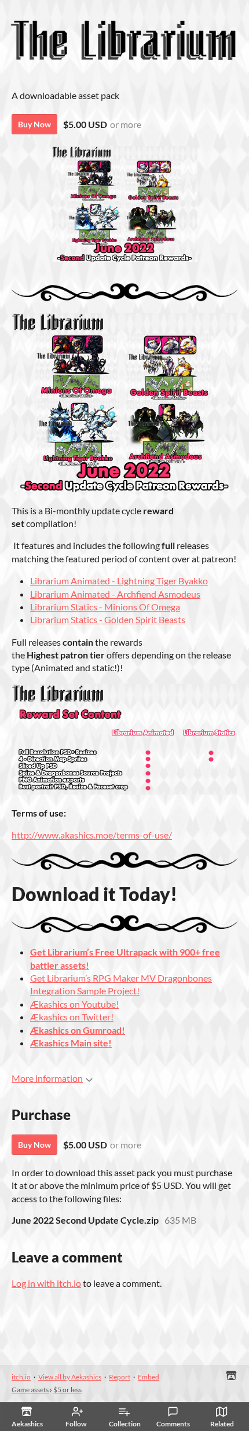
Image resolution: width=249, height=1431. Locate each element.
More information (47, 1078)
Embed (148, 1377)
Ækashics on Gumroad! (77, 1029)
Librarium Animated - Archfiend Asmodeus (115, 593)
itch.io (21, 1377)
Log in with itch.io (46, 1283)
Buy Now (34, 124)
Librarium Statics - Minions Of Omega (105, 606)
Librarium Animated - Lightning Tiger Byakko (119, 580)
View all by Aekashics (69, 1377)
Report (119, 1377)
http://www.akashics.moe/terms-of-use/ (92, 834)
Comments (173, 1423)
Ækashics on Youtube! (74, 1003)
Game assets (30, 1389)
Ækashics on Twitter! (71, 1016)
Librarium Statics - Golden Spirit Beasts (107, 619)
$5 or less (67, 1389)
